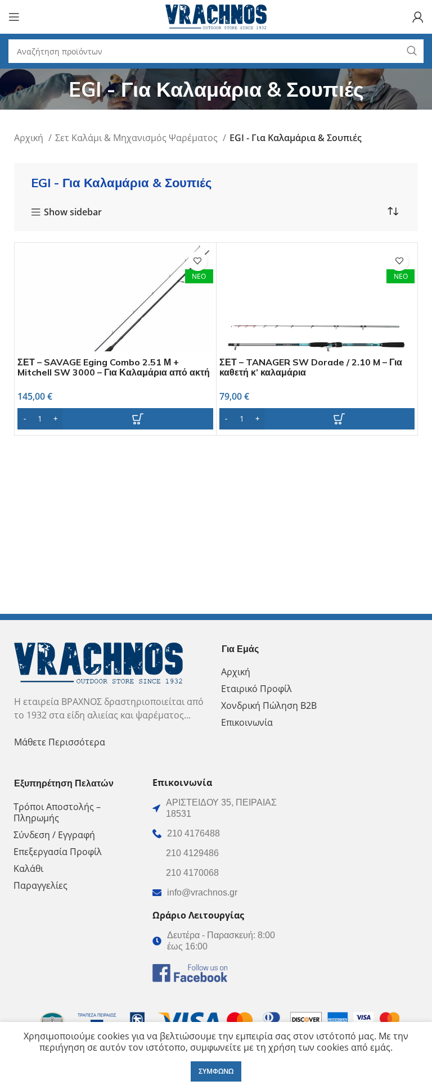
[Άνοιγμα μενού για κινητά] (14, 17)
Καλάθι (28, 868)
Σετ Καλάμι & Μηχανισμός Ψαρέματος (137, 137)
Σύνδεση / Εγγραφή (54, 835)
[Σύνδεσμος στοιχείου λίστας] (216, 833)
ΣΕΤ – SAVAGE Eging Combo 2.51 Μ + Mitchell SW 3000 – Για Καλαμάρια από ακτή (113, 367)
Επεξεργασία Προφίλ (58, 851)
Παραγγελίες (41, 885)
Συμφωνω (216, 1071)
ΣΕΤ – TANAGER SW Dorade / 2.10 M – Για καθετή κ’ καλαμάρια (310, 367)
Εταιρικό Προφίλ (256, 688)
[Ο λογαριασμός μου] (418, 17)
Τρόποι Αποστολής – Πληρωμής (57, 812)
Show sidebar (73, 212)
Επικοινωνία (247, 722)
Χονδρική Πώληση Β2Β (269, 705)
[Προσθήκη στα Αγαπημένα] (198, 261)
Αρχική (30, 137)
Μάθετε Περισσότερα (59, 742)
